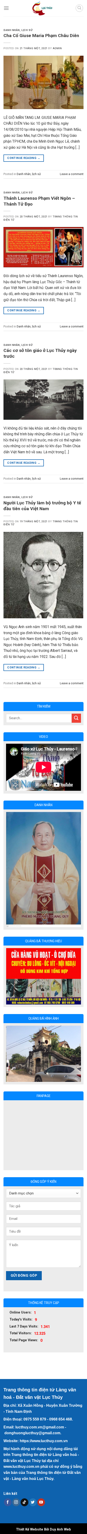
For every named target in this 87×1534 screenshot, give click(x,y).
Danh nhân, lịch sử (17, 30)
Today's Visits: (21, 1277)
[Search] (79, 8)
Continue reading (23, 158)
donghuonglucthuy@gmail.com (32, 1391)
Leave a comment (72, 174)
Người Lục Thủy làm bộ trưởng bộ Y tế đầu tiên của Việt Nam (42, 505)
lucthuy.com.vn (28, 1385)
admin (57, 48)
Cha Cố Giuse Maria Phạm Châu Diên (41, 35)
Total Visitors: (21, 1291)
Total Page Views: (24, 1298)
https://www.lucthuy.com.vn (44, 1398)
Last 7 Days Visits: (24, 1284)
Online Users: (21, 1270)
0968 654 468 (60, 1377)
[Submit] (76, 718)
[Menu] (6, 8)
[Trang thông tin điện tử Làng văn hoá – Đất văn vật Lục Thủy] (42, 8)
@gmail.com (53, 1385)
